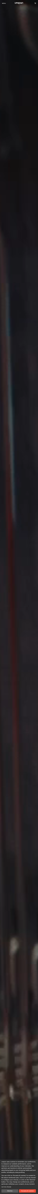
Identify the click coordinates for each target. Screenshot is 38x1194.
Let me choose (6, 1187)
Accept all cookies (27, 1191)
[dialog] (19, 1177)
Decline (9, 1191)
